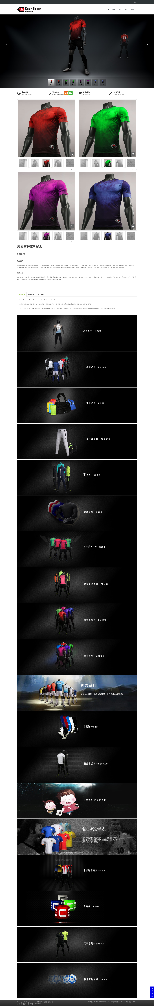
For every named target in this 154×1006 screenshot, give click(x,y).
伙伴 (132, 9)
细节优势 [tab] (31, 294)
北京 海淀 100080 (131, 1002)
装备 (113, 9)
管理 (119, 9)
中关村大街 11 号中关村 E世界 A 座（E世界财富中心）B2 (105, 1002)
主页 (107, 9)
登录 (135, 2)
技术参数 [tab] (41, 294)
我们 (126, 9)
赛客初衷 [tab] (22, 294)
